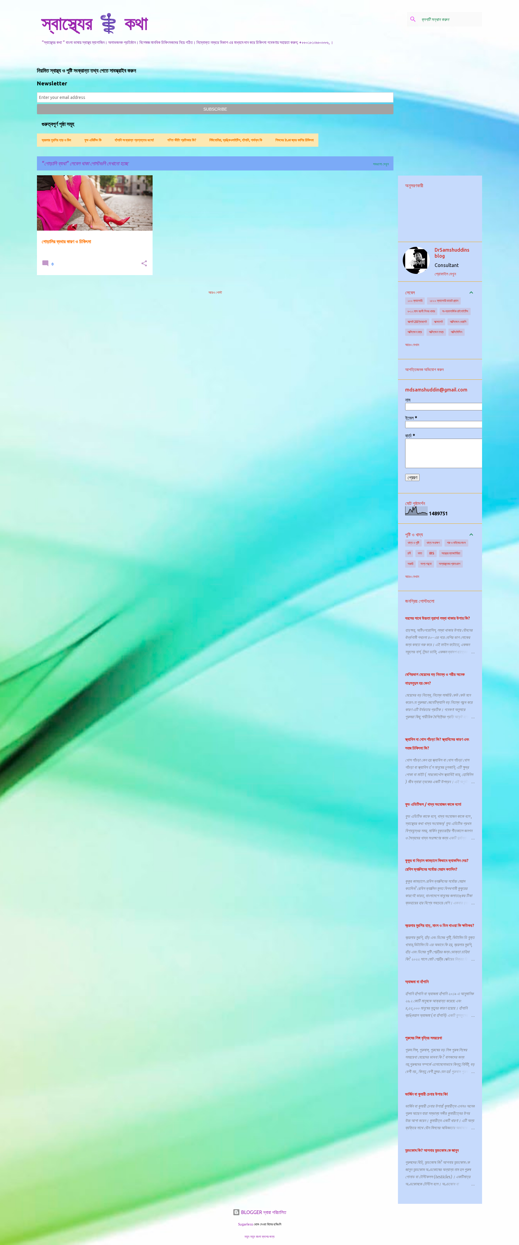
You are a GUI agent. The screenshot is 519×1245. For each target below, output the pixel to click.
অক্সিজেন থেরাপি (458, 322)
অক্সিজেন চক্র (415, 332)
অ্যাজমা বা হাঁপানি (417, 981)
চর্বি (409, 553)
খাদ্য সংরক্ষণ (433, 542)
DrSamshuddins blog (452, 253)
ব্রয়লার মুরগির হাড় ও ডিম (56, 140)
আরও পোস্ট (215, 292)
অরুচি (410, 564)
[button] (144, 264)
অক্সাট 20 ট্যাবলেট (417, 322)
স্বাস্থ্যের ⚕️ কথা (95, 22)
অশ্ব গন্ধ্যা (426, 564)
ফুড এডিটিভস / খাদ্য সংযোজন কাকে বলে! (433, 804)
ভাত (420, 553)
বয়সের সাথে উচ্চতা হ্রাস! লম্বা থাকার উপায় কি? (437, 618)
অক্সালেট (438, 322)
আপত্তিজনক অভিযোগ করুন (424, 369)
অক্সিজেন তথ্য (436, 332)
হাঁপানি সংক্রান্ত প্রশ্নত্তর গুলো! (134, 140)
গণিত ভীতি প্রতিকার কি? (181, 140)
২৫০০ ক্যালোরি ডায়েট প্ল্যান (443, 300)
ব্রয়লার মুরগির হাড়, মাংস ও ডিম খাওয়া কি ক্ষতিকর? (439, 925)
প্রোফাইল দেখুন (445, 273)
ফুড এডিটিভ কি (93, 140)
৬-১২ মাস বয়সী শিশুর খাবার (421, 311)
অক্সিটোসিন (456, 332)
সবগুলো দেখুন (381, 164)
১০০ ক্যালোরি (415, 300)
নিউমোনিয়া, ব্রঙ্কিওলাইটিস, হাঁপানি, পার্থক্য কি (235, 140)
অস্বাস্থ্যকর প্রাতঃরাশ (449, 564)
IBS (431, 553)
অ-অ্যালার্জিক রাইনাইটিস (455, 311)
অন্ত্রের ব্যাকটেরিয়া (451, 553)
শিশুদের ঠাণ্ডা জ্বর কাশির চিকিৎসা (294, 140)
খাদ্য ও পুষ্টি (413, 542)
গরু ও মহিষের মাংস (456, 542)
